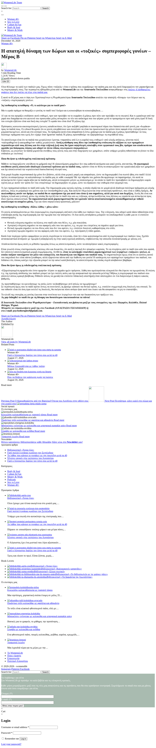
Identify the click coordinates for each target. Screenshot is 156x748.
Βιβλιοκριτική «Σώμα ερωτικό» (49, 571)
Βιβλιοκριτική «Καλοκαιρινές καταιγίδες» (61, 568)
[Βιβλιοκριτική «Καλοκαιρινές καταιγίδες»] (24, 568)
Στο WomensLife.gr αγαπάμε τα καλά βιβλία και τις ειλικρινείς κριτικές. (76, 684)
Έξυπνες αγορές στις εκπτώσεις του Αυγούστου (30, 458)
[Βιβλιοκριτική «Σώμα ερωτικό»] (20, 571)
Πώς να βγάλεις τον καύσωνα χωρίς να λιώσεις (30, 377)
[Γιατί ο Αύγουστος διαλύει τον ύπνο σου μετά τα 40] (81, 349)
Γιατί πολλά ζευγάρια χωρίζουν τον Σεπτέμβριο (30, 452)
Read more (52, 414)
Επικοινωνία (13, 658)
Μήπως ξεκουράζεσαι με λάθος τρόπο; (26, 366)
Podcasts (11, 479)
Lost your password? (11, 744)
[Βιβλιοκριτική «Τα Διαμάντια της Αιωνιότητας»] (27, 577)
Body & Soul (13, 471)
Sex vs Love (13, 482)
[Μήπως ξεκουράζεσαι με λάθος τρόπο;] (81, 360)
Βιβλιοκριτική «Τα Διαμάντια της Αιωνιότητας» (69, 577)
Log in (23, 739)
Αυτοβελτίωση (8, 318)
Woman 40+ (7, 43)
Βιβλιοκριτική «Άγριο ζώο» (20, 450)
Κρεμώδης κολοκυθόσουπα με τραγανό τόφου (24, 414)
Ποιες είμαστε (14, 655)
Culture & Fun (14, 474)
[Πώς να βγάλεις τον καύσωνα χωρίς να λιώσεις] (81, 371)
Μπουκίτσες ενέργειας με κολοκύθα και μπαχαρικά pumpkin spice (33, 425)
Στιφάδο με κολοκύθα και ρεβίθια (18, 431)
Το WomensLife (15, 653)
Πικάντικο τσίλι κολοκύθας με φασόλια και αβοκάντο (27, 420)
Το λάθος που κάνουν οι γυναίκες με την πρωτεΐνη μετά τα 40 (37, 455)
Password (6, 733)
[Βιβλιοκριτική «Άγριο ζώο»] (19, 566)
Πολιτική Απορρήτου (17, 661)
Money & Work (15, 476)
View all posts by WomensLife (16, 341)
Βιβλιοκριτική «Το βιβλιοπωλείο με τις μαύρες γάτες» (81, 574)
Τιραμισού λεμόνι (10, 436)
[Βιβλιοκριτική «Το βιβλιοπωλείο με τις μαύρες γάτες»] (31, 574)
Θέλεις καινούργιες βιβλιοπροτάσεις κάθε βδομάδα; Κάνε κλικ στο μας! (42, 442)
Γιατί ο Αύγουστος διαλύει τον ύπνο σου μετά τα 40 (32, 355)
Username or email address (15, 727)
